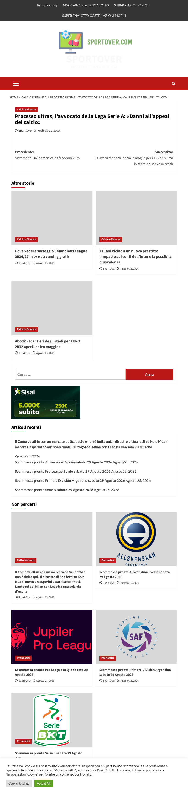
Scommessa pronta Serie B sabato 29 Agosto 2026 (54, 490)
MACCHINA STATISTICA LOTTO (86, 5)
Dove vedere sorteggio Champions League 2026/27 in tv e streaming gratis (51, 253)
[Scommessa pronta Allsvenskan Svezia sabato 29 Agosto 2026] (136, 539)
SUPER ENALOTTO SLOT (131, 5)
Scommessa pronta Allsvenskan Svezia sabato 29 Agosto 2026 (63, 462)
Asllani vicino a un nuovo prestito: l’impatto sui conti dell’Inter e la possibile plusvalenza (135, 256)
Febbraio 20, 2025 (49, 130)
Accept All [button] (43, 783)
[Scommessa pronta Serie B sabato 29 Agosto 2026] (51, 720)
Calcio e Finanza (26, 110)
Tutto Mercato (25, 560)
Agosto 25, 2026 (45, 263)
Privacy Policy (47, 5)
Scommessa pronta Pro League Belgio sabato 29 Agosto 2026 (63, 471)
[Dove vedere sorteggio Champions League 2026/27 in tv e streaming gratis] (51, 218)
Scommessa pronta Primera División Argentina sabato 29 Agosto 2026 (70, 480)
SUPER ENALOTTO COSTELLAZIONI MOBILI (94, 15)
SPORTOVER (94, 59)
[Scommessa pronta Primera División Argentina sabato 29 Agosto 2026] (136, 637)
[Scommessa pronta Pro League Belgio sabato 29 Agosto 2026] (51, 637)
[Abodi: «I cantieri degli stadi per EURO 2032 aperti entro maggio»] (51, 308)
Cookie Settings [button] (18, 783)
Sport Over (25, 130)
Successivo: (134, 158)
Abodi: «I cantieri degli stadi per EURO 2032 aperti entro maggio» (47, 344)
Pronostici (107, 560)
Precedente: (47, 155)
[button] (16, 83)
